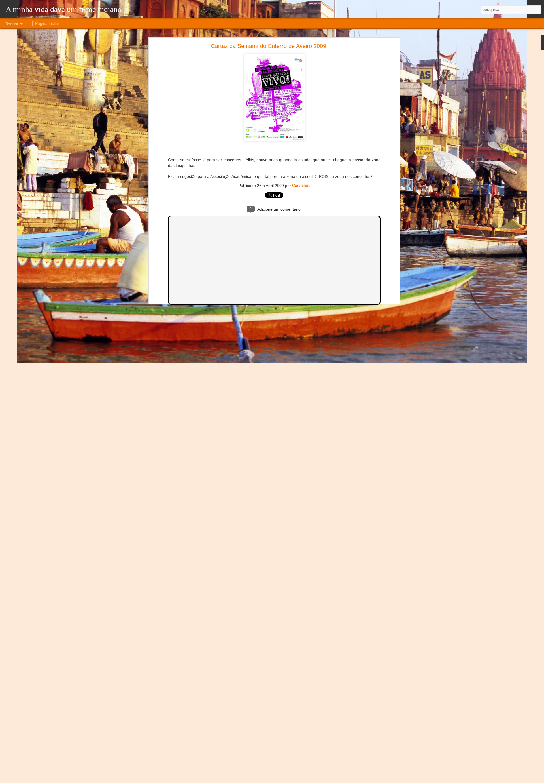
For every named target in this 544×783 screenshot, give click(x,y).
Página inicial (47, 23)
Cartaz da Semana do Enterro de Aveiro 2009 (268, 46)
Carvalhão (301, 185)
